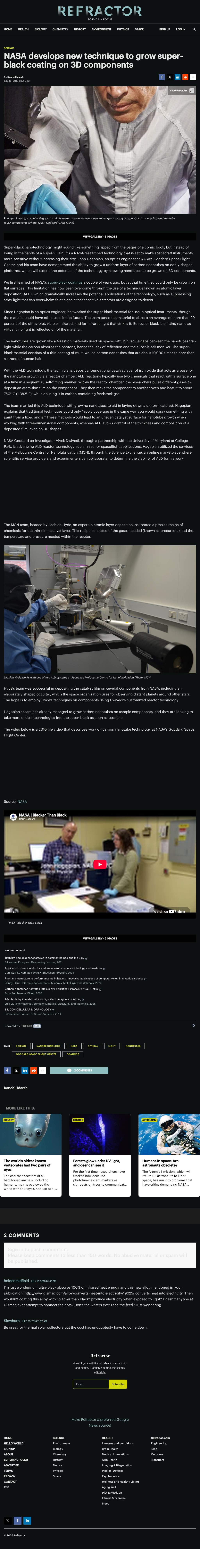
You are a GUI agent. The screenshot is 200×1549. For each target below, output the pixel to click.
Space (57, 1476)
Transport (157, 1460)
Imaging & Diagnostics (117, 1465)
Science (9, 48)
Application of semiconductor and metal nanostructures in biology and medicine (54, 968)
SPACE (139, 29)
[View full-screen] (191, 90)
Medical (58, 1465)
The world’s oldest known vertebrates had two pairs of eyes (27, 1165)
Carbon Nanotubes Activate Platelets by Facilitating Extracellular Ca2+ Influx (51, 988)
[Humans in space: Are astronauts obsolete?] (169, 1134)
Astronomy (149, 1120)
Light (112, 1046)
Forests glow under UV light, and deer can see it (96, 1163)
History (58, 1460)
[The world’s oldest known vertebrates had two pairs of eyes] (31, 1134)
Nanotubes (133, 1046)
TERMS (8, 1470)
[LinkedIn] (177, 77)
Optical (93, 1046)
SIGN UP (164, 29)
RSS (6, 1487)
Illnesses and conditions (118, 1443)
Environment (61, 1443)
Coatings (73, 1054)
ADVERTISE (11, 1465)
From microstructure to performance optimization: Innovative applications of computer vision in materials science (74, 978)
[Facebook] (162, 77)
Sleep (105, 1503)
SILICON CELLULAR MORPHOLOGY (28, 1009)
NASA (22, 801)
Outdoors (157, 1454)
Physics (58, 1470)
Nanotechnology (49, 1046)
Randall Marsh (16, 1088)
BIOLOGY (41, 29)
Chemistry (60, 1454)
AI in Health (109, 1460)
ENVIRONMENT (101, 29)
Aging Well (109, 1487)
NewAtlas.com (160, 1438)
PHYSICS (123, 29)
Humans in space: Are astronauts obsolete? (160, 1163)
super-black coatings (65, 282)
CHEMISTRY (60, 29)
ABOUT (8, 1454)
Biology (9, 1120)
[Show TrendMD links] (193, 1025)
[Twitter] (170, 77)
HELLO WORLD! (14, 1443)
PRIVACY (9, 1476)
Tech (154, 1449)
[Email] (193, 77)
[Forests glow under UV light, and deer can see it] (100, 1134)
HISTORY (80, 29)
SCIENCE (58, 1438)
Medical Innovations (115, 1454)
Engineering (159, 1443)
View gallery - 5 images (100, 236)
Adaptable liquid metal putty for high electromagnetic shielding (43, 999)
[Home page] (100, 11)
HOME (8, 29)
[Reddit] (185, 77)
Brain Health (110, 1449)
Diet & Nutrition (112, 1492)
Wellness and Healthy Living (120, 1481)
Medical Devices (112, 1470)
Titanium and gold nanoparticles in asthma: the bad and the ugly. (45, 957)
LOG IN (180, 29)
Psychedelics (110, 1476)
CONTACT (10, 1481)
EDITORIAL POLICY (16, 1460)
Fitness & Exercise (114, 1498)
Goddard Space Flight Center (36, 1054)
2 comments (83, 1070)
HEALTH (23, 29)
